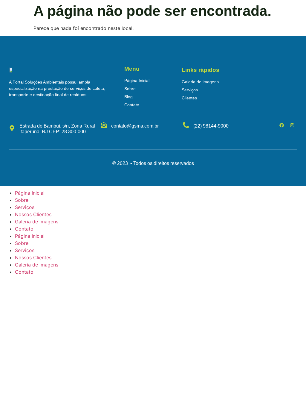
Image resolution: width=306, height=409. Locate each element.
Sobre (21, 200)
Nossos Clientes (33, 214)
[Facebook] (281, 125)
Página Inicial (30, 193)
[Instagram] (292, 125)
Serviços (24, 207)
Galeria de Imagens (36, 222)
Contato (24, 229)
